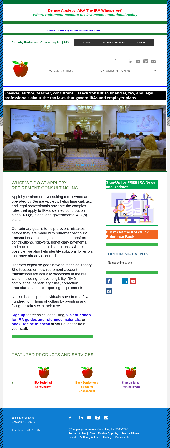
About (86, 42)
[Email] (153, 61)
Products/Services (114, 42)
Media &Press (131, 433)
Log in (154, 48)
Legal (72, 437)
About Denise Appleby (104, 433)
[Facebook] (115, 61)
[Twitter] (123, 61)
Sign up (18, 315)
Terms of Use (77, 433)
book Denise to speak (31, 324)
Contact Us (122, 437)
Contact (141, 42)
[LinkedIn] (130, 61)
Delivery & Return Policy (95, 437)
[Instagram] (146, 61)
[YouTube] (138, 61)
